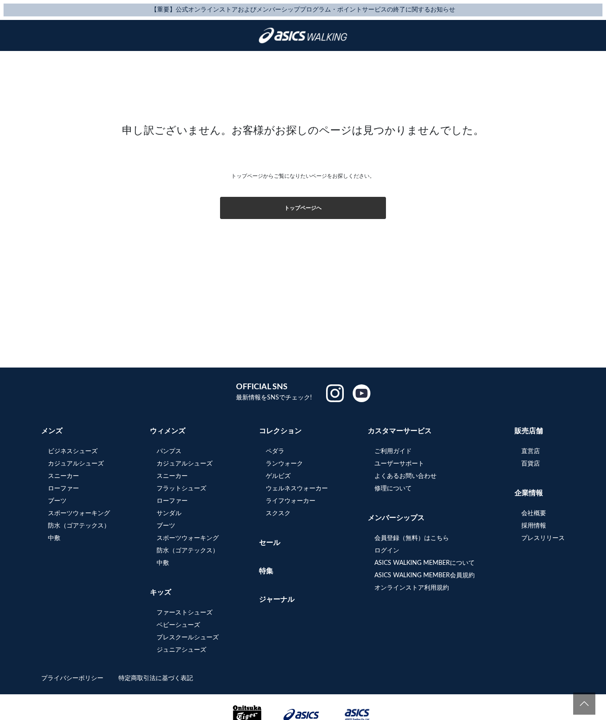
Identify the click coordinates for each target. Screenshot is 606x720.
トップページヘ (303, 208)
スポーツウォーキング (79, 513)
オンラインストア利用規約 (411, 588)
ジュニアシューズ (181, 650)
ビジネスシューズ (73, 451)
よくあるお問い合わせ (405, 476)
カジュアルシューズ (76, 464)
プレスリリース (543, 538)
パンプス (169, 451)
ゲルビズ (278, 476)
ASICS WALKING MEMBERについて (424, 563)
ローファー (63, 488)
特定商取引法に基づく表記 (155, 678)
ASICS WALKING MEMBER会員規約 (424, 575)
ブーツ (57, 501)
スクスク (278, 513)
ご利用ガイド (393, 451)
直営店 (530, 451)
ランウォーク (284, 464)
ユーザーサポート (399, 464)
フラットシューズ (181, 488)
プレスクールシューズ (188, 637)
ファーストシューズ (184, 613)
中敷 (54, 538)
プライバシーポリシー (73, 678)
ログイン (386, 551)
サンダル (169, 513)
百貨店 (530, 464)
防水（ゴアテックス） (79, 526)
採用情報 (533, 526)
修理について (393, 488)
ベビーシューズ (178, 625)
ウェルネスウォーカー (297, 488)
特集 (266, 571)
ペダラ (275, 451)
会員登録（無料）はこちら (411, 538)
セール (269, 542)
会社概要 (533, 513)
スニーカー (63, 476)
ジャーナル (277, 599)
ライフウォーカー (290, 501)
